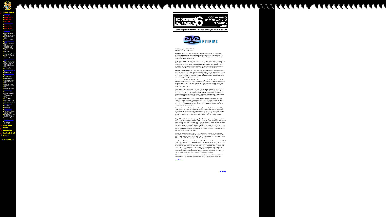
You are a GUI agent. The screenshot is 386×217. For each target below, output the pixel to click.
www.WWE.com (179, 160)
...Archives (222, 171)
